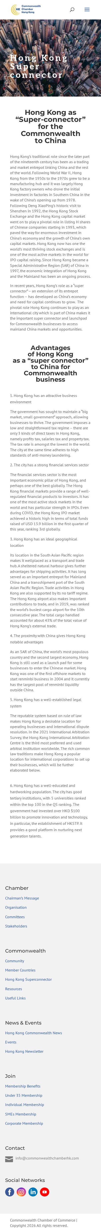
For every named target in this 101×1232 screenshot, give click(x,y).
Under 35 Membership (23, 1095)
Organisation (16, 907)
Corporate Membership (24, 1123)
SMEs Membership (20, 1114)
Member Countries (20, 970)
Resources (13, 988)
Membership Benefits (22, 1086)
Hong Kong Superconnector (28, 979)
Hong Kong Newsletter (24, 1051)
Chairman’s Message (22, 898)
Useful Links (15, 998)
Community (14, 960)
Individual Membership (24, 1104)
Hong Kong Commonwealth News (33, 1032)
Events (10, 1042)
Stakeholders (16, 926)
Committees (15, 916)
